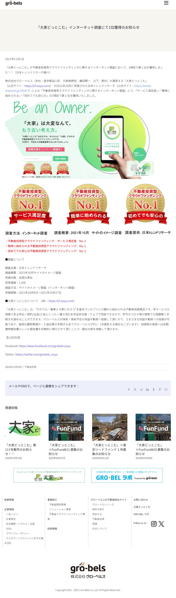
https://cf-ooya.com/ (37, 86)
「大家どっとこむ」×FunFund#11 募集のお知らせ (66, 449)
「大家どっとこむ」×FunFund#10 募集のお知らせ (153, 449)
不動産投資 (30, 367)
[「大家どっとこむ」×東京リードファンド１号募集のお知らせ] (109, 416)
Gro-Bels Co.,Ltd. (89, 590)
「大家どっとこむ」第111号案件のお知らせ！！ (20, 449)
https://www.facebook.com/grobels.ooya (45, 346)
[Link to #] (166, 3)
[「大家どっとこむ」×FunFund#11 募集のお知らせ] (66, 416)
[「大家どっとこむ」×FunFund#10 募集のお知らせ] (153, 416)
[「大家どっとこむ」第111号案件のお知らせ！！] (22, 416)
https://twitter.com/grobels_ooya (36, 354)
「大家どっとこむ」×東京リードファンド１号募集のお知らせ (109, 449)
